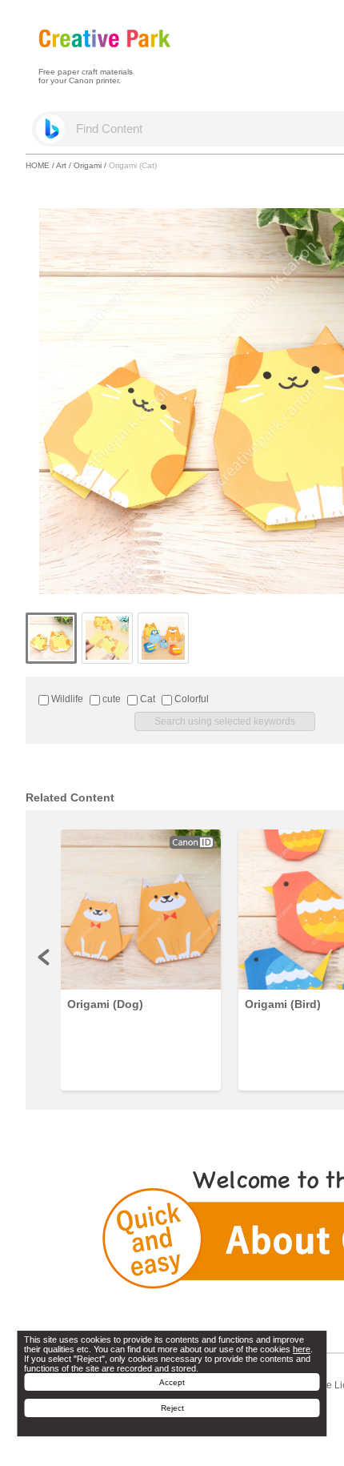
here (301, 1349)
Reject (172, 1408)
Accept (172, 1382)
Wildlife (66, 699)
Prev (45, 957)
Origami (88, 165)
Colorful (190, 699)
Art (61, 165)
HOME (38, 165)
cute (110, 699)
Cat (146, 699)
